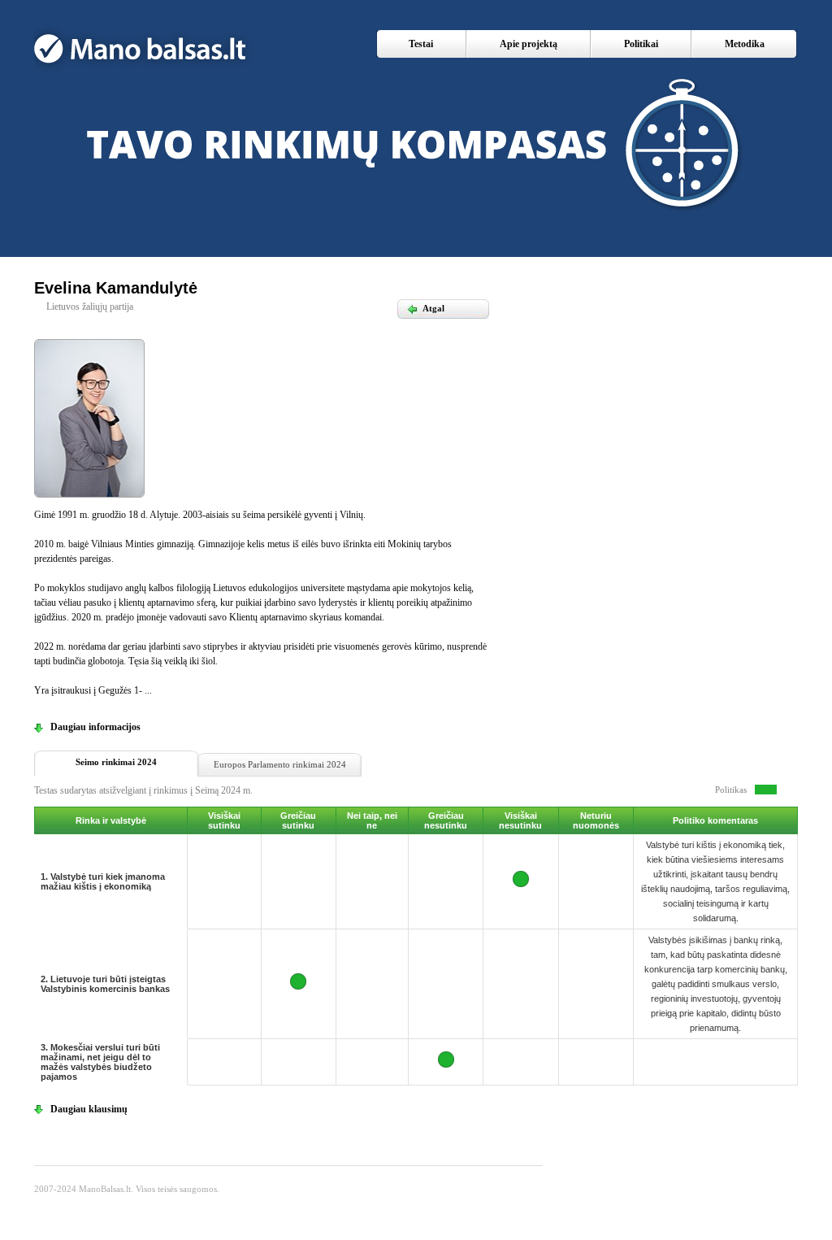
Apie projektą (528, 44)
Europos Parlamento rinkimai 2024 (280, 764)
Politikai (641, 44)
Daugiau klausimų (89, 1109)
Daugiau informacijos (95, 727)
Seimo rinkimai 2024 (116, 762)
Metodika (745, 44)
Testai (421, 44)
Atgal (425, 308)
